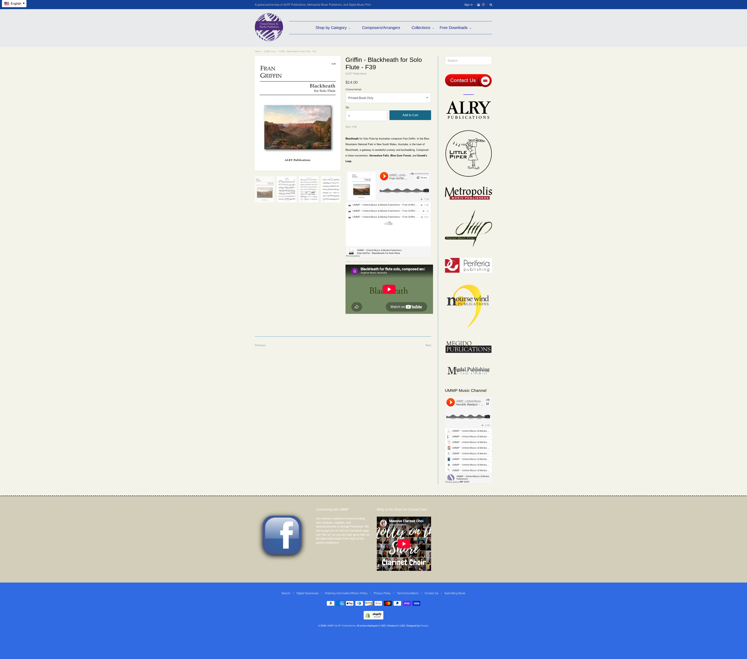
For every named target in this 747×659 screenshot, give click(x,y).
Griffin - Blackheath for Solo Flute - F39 (297, 51)
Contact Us (431, 593)
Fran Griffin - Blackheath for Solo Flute (370, 262)
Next (428, 345)
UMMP (348, 262)
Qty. (347, 107)
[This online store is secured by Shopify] (373, 618)
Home (257, 51)
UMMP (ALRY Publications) (341, 625)
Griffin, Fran (269, 51)
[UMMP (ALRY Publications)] (269, 39)
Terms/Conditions (407, 593)
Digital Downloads (307, 593)
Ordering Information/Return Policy (346, 593)
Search (285, 593)
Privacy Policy (382, 593)
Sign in (468, 4)
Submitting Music (455, 593)
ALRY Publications (356, 73)
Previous (260, 345)
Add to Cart (410, 115)
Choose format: (353, 89)
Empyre (424, 625)
